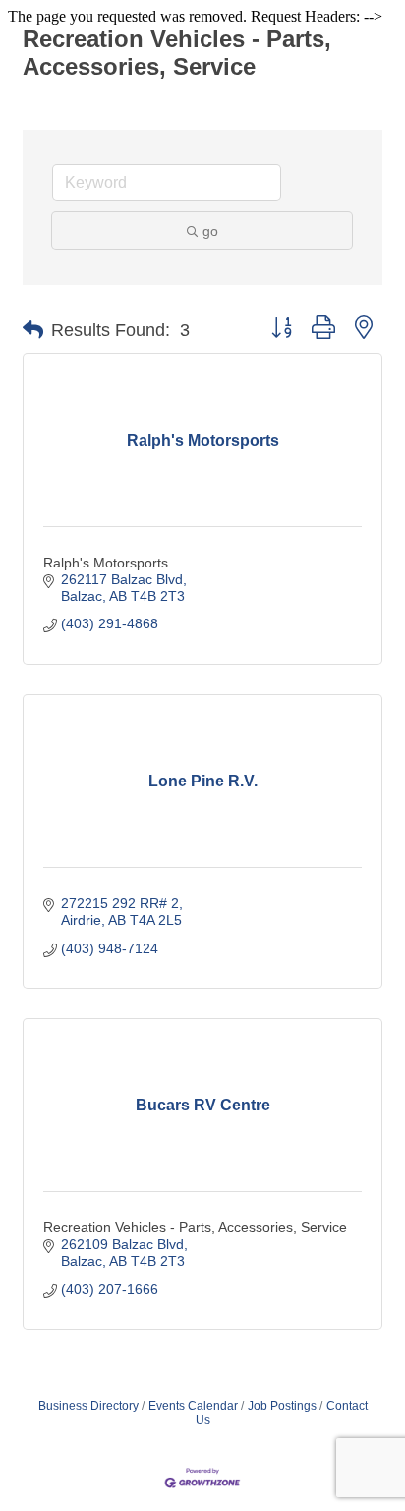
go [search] (210, 231)
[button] (33, 330)
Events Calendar (193, 1406)
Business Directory (88, 1406)
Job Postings (282, 1406)
